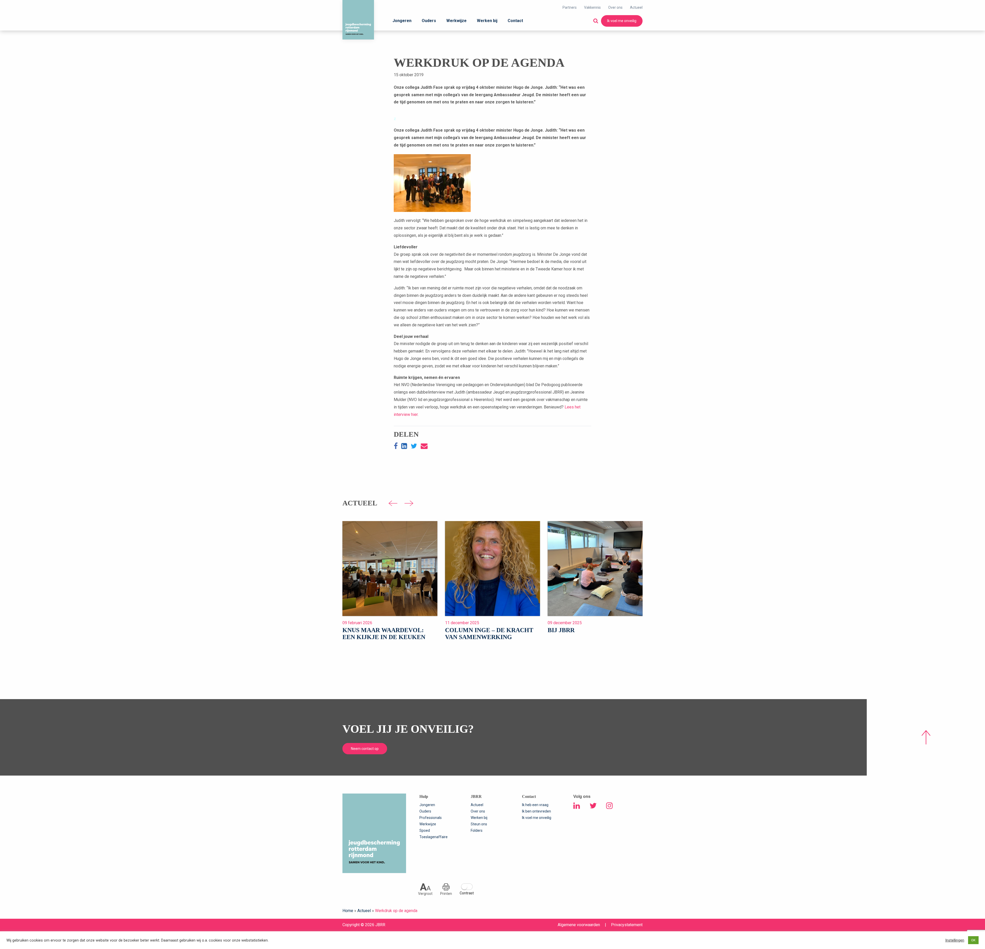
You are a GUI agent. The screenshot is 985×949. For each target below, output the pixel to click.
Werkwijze (456, 20)
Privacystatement (627, 924)
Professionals (430, 818)
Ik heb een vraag (535, 805)
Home (347, 910)
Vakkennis (592, 7)
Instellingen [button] (954, 940)
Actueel (636, 7)
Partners (570, 7)
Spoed (424, 830)
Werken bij (487, 20)
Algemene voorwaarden (579, 924)
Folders (476, 830)
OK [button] (973, 940)
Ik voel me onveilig (621, 21)
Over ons (615, 7)
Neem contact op (365, 749)
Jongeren (401, 20)
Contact (515, 20)
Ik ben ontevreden (536, 811)
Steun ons (479, 824)
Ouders (429, 20)
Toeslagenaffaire (433, 837)
